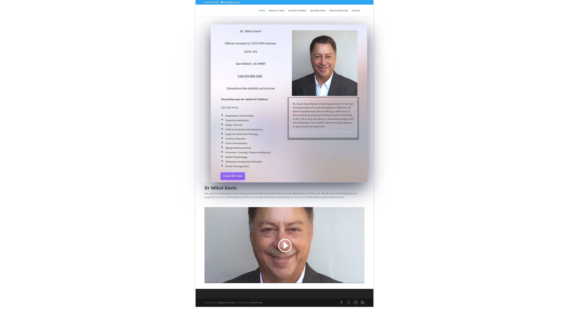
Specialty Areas (318, 10)
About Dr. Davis (277, 10)
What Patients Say (338, 10)
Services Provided (297, 10)
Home (262, 10)
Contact (356, 10)
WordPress (256, 302)
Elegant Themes (226, 302)
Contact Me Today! (233, 176)
